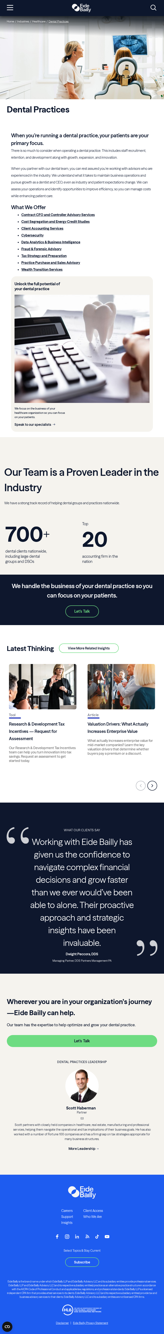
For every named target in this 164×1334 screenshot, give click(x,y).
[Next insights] (152, 786)
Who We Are (92, 1216)
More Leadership (82, 1148)
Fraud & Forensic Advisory (41, 249)
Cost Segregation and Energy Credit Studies (55, 221)
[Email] (82, 1119)
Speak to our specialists (33, 424)
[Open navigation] (10, 8)
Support (67, 1216)
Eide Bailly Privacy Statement (90, 1323)
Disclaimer (62, 1323)
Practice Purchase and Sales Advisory (50, 262)
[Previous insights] (141, 786)
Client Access (93, 1210)
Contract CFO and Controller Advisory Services (58, 215)
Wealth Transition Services (42, 269)
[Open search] (153, 8)
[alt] (81, 8)
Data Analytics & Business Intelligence (50, 242)
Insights (66, 1222)
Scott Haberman (81, 1108)
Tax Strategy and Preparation (44, 256)
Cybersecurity (32, 235)
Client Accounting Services (42, 228)
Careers (67, 1210)
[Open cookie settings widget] (7, 1327)
